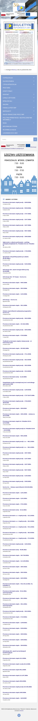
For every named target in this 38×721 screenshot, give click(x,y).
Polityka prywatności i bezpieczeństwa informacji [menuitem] (17, 119)
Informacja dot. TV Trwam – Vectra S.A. (14, 277)
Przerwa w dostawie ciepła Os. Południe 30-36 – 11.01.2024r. (17, 422)
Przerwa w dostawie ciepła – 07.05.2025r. (15, 335)
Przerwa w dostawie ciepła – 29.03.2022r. (15, 566)
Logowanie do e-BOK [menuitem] (10, 133)
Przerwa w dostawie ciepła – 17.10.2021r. (15, 617)
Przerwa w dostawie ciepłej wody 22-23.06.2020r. (17, 687)
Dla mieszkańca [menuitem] (8, 81)
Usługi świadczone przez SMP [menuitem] (13, 114)
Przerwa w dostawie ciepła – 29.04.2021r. (15, 645)
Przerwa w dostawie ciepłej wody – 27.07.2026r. (17, 214)
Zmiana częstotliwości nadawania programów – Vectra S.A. (17, 311)
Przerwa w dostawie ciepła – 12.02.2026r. (15, 294)
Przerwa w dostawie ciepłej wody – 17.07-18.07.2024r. (19, 395)
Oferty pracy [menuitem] (7, 91)
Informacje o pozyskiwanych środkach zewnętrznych (18, 147)
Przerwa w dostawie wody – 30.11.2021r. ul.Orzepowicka (15, 591)
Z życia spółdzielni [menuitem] (9, 84)
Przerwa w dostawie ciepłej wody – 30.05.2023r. (17, 481)
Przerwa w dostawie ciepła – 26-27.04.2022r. (16, 555)
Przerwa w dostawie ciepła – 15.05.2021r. (15, 640)
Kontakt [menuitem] (6, 94)
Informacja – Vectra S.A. (10, 299)
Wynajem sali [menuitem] (7, 101)
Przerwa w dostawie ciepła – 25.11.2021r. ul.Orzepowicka (15, 604)
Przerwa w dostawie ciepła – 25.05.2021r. (15, 634)
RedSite (21, 710)
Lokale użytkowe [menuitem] (9, 98)
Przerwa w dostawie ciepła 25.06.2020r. (14, 681)
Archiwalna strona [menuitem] (10, 126)
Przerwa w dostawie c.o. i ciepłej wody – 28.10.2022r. (18, 532)
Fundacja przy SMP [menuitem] (9, 108)
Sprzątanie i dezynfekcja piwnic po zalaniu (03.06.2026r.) (15, 257)
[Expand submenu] (33, 77)
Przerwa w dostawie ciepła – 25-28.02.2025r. (16, 348)
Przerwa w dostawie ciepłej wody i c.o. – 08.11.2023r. (18, 441)
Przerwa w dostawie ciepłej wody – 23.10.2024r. (17, 371)
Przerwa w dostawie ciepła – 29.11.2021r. (15, 598)
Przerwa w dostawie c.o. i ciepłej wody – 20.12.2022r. (18, 521)
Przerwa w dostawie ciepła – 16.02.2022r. (15, 578)
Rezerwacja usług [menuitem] (9, 130)
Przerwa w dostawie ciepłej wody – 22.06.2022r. (17, 544)
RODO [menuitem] (5, 123)
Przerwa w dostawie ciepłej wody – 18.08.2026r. (17, 202)
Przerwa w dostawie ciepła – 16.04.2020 (14, 698)
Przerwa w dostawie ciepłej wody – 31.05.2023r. (17, 476)
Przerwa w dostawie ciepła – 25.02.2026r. (15, 288)
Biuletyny (14, 70)
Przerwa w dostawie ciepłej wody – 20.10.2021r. (17, 611)
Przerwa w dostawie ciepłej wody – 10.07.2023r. (17, 464)
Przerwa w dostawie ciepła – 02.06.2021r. (15, 628)
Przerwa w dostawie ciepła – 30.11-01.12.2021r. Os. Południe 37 (18, 584)
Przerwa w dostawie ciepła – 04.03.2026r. (15, 282)
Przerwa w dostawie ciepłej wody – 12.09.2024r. (17, 390)
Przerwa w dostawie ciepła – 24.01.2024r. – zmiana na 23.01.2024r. (19, 414)
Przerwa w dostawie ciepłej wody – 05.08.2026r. (17, 208)
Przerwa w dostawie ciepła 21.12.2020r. (14, 658)
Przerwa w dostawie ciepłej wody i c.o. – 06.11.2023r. (18, 447)
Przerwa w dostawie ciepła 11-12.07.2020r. (15, 675)
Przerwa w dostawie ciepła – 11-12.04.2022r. (16, 561)
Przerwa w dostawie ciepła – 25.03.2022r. (15, 572)
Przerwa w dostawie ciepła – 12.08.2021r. (15, 622)
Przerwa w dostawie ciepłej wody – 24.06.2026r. (17, 236)
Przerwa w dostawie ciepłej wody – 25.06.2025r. (17, 330)
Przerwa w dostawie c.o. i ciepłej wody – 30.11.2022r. (18, 527)
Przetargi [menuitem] (6, 88)
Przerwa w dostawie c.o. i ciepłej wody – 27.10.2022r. (18, 538)
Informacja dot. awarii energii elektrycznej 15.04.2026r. (16, 270)
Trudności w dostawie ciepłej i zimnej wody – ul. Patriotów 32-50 (17, 341)
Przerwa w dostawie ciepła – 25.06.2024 (14, 408)
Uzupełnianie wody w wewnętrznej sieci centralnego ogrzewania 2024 (19, 383)
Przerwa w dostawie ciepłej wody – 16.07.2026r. (17, 225)
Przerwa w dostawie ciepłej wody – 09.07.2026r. (17, 231)
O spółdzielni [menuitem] (8, 78)
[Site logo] (19, 11)
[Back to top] (19, 715)
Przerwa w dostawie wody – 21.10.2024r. (15, 377)
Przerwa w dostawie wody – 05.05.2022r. (15, 549)
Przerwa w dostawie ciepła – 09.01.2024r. (15, 436)
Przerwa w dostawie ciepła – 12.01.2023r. (15, 493)
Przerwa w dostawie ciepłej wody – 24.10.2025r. (17, 318)
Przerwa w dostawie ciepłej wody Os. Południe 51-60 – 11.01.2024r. (19, 429)
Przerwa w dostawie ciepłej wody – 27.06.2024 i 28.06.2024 (17, 401)
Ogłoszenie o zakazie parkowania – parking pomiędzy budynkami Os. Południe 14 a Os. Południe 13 (18, 243)
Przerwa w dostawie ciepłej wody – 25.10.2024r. (17, 359)
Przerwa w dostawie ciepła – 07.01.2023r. (15, 504)
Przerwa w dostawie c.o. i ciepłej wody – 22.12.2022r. (18, 515)
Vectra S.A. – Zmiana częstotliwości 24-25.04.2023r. (18, 487)
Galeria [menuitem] (5, 104)
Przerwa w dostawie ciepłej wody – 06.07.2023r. (17, 470)
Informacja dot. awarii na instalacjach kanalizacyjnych (14, 651)
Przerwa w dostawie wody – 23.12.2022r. (15, 510)
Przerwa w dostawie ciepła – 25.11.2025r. (15, 305)
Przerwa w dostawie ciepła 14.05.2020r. (14, 692)
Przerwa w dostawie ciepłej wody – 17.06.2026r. (17, 251)
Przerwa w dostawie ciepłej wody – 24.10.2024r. (17, 365)
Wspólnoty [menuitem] (7, 111)
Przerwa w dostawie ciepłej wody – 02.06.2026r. (17, 264)
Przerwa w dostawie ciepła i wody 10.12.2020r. (17, 664)
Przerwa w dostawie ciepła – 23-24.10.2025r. (16, 324)
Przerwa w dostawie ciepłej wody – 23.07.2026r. (17, 219)
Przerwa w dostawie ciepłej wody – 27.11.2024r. (17, 354)
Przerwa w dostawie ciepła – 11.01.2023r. (15, 498)
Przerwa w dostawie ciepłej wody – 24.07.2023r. (17, 453)
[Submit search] (35, 139)
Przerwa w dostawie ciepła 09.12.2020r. (14, 669)
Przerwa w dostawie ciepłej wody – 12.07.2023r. (17, 458)
